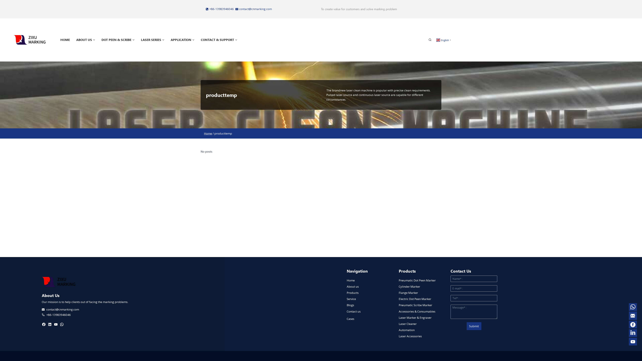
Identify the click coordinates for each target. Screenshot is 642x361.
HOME (65, 39)
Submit (474, 326)
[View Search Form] (432, 39)
